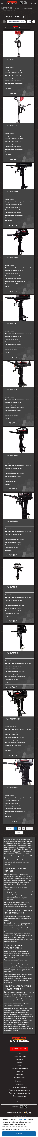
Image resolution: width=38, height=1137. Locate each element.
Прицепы (19, 1062)
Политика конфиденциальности (19, 1090)
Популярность (24, 28)
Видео (19, 1102)
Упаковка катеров (19, 1077)
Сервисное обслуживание (19, 1069)
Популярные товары (19, 1096)
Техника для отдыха (19, 1056)
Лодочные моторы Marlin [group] (16, 21)
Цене (15, 28)
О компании (19, 1081)
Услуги (19, 1066)
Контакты (19, 1084)
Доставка (19, 1075)
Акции (20, 1099)
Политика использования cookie (19, 1093)
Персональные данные (19, 1087)
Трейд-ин (19, 1072)
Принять (19, 1133)
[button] (33, 21)
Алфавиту (8, 28)
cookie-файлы (22, 1120)
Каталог (19, 1053)
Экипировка (19, 1059)
